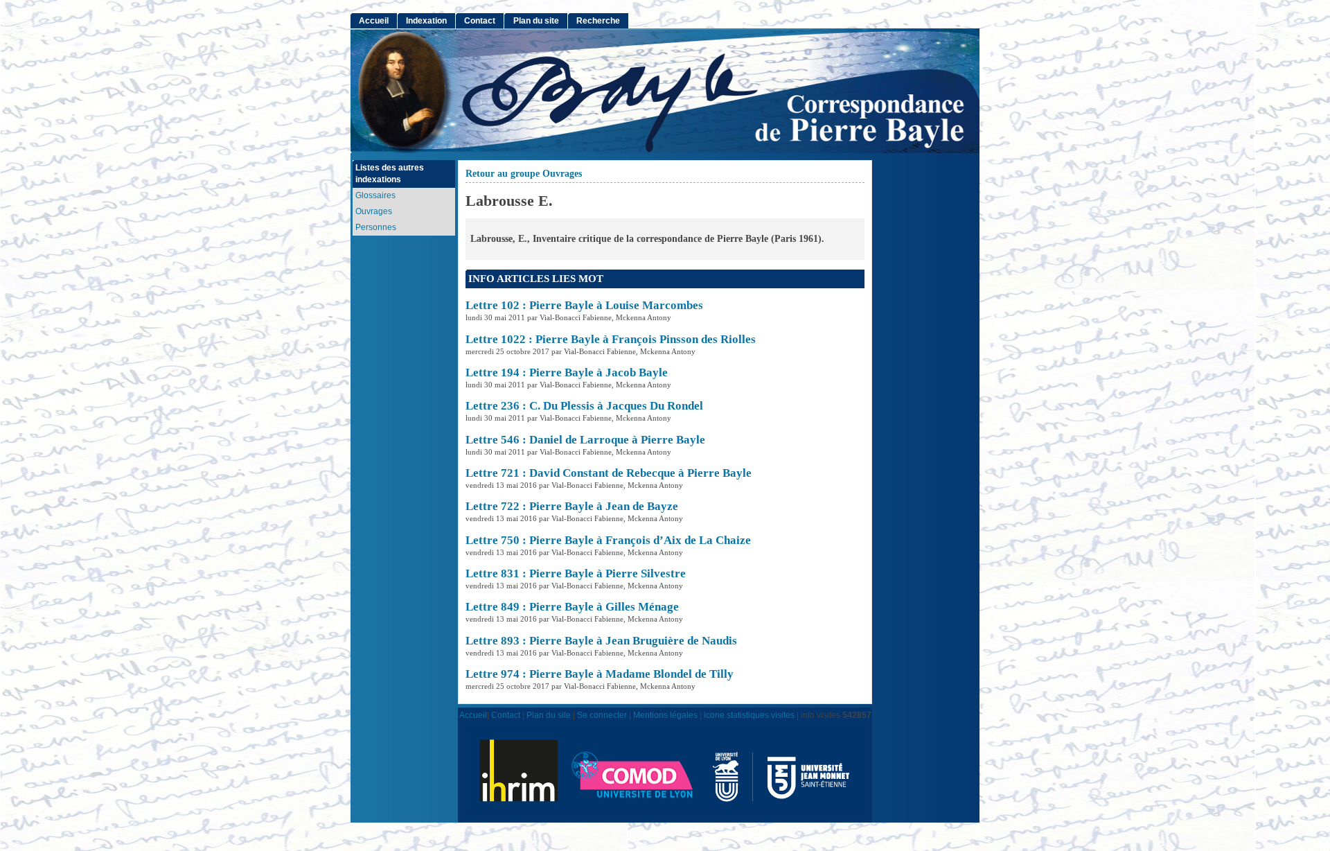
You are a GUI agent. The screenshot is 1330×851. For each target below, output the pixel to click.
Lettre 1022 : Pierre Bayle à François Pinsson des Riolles (611, 339)
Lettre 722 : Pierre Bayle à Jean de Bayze (572, 506)
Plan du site (536, 21)
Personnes (375, 227)
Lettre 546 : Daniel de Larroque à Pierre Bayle (585, 439)
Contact (479, 21)
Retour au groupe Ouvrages (524, 173)
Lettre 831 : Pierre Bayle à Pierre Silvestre (576, 573)
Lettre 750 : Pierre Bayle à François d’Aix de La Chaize (608, 540)
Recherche (598, 21)
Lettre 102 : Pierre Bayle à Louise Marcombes (584, 305)
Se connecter (602, 714)
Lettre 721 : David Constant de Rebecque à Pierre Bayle (609, 473)
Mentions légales (665, 714)
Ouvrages (373, 211)
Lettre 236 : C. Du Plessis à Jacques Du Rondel (584, 405)
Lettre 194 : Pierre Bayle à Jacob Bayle (567, 372)
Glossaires (375, 195)
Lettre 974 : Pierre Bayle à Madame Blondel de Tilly (600, 674)
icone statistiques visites (749, 714)
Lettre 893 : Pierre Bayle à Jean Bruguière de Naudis (601, 640)
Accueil (374, 21)
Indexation (426, 21)
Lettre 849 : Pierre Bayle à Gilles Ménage (572, 606)
